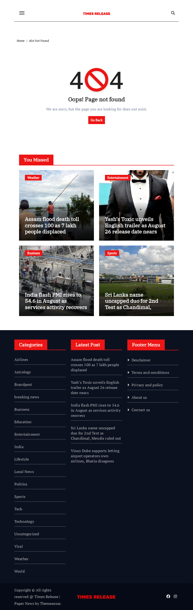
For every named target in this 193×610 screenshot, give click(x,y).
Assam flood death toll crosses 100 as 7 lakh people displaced (52, 225)
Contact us (141, 409)
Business (33, 253)
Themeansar (50, 603)
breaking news (26, 396)
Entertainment (117, 177)
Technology (24, 521)
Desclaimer (141, 360)
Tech (18, 509)
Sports (112, 253)
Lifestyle (21, 459)
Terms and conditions (150, 372)
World (19, 571)
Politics (21, 484)
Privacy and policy (147, 384)
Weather (33, 177)
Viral (18, 546)
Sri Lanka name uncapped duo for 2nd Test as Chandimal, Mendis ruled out (131, 304)
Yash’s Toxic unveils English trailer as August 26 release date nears (135, 225)
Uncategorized (26, 533)
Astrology (22, 372)
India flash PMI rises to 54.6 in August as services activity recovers (56, 300)
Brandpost (23, 384)
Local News (24, 471)
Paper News (24, 603)
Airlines (21, 359)
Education (23, 421)
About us (139, 397)
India (19, 446)
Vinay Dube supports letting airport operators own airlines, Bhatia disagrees (95, 456)
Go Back (97, 120)
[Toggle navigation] (22, 13)
